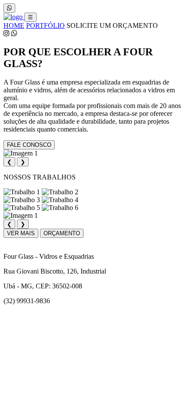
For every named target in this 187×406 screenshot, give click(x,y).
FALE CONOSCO (29, 145)
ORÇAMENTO (61, 233)
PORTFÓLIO (45, 25)
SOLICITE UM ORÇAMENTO (112, 25)
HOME (13, 25)
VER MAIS (21, 233)
